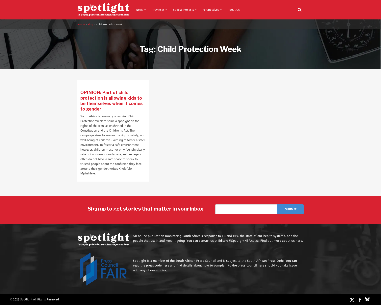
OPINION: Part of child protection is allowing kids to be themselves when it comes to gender (111, 101)
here (166, 265)
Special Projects (183, 10)
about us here (292, 240)
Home (81, 24)
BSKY (367, 299)
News (139, 10)
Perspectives (210, 10)
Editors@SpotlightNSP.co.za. (239, 240)
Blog (90, 24)
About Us (234, 10)
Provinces (158, 10)
